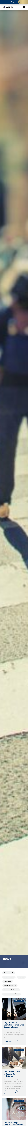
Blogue (13, 2)
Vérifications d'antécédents (10, 1078)
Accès (23, 2)
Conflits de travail (8, 1029)
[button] (19, 7)
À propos (6, 2)
